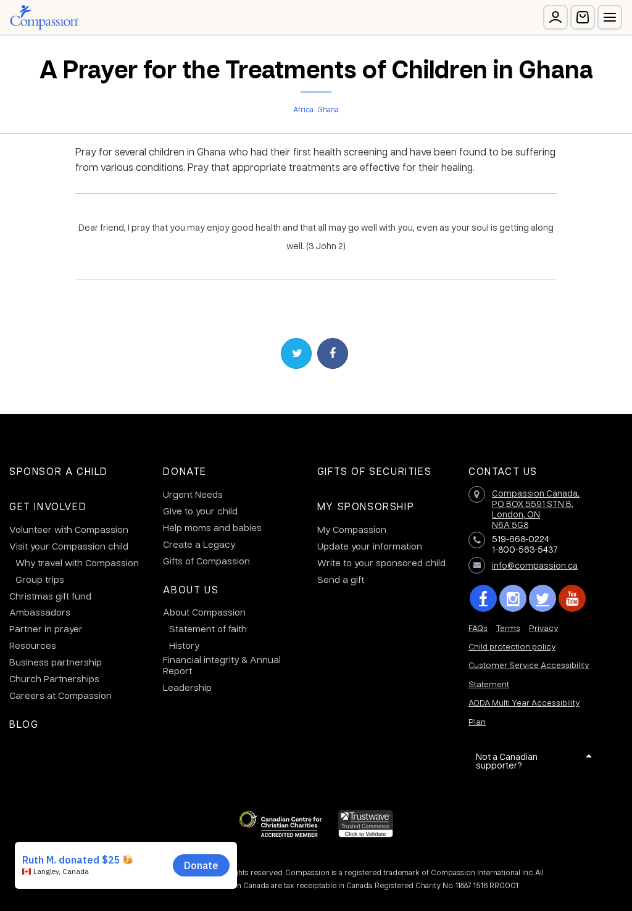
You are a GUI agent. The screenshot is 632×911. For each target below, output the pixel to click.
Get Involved (47, 506)
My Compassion (351, 529)
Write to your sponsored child (381, 562)
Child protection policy (511, 646)
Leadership (187, 687)
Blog (23, 723)
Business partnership (55, 661)
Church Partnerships (54, 678)
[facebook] (483, 598)
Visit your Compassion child (68, 545)
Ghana (328, 109)
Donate (185, 470)
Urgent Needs (193, 494)
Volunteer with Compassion (68, 529)
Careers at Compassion (60, 695)
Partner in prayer (46, 628)
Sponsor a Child (58, 470)
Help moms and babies (212, 527)
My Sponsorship (365, 506)
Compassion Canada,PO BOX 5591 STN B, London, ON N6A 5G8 (536, 508)
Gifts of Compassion (206, 560)
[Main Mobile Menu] (609, 17)
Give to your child (200, 510)
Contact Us (503, 470)
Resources (32, 645)
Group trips (39, 579)
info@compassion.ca (535, 565)
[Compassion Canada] (44, 17)
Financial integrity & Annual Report (222, 665)
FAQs (478, 627)
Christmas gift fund (50, 595)
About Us (190, 589)
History (184, 645)
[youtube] (572, 598)
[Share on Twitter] (296, 353)
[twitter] (542, 598)
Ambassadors (39, 611)
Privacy (543, 627)
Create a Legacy (199, 544)
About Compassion (204, 611)
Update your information (369, 545)
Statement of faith (208, 628)
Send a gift (340, 579)
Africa (303, 109)
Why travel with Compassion (77, 562)
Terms (508, 627)
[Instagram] (512, 598)
